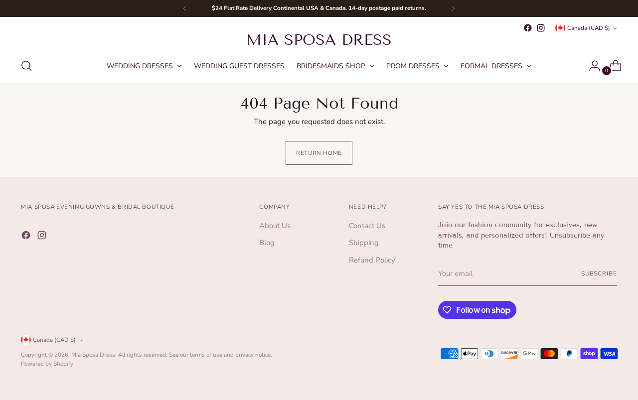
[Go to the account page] (591, 66)
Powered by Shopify (47, 364)
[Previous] (185, 8)
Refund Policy (372, 260)
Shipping (364, 243)
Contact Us (367, 226)
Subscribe (599, 273)
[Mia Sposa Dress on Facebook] (527, 27)
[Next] (453, 8)
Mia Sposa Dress (93, 355)
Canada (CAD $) (588, 28)
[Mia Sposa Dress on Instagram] (540, 27)
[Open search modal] (26, 66)
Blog (267, 243)
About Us (275, 226)
